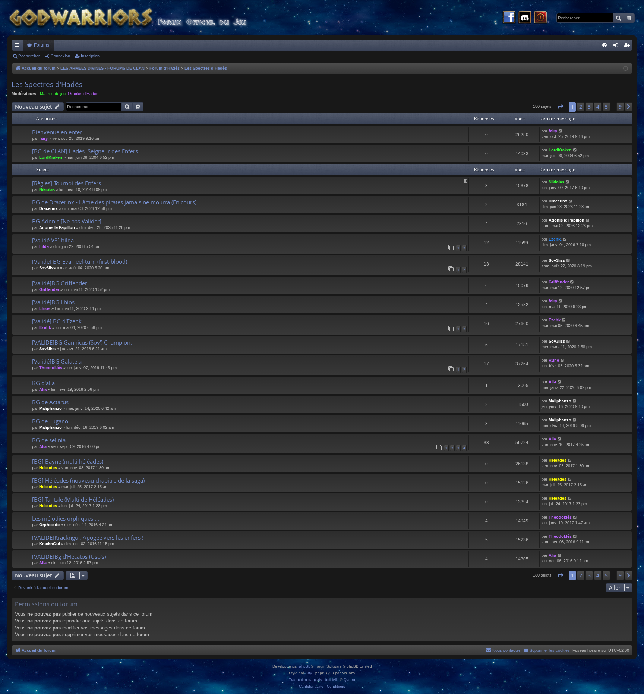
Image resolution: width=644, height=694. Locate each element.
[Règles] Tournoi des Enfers (66, 183)
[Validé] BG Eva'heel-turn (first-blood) (79, 261)
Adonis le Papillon (57, 227)
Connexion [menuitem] (617, 47)
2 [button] (580, 106)
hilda (44, 246)
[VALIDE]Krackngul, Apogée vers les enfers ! (87, 537)
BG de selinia (49, 440)
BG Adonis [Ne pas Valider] (66, 221)
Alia (43, 389)
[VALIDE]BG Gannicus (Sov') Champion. (82, 342)
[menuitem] (604, 45)
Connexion (60, 56)
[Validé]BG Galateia (57, 361)
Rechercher (29, 56)
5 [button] (606, 106)
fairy (43, 138)
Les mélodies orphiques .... (66, 518)
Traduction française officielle (314, 680)
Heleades (48, 467)
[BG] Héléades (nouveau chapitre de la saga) (88, 480)
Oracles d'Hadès (83, 93)
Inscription (90, 56)
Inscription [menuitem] (628, 47)
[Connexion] (540, 17)
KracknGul (49, 543)
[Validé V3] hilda (53, 240)
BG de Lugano (50, 421)
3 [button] (589, 106)
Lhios (44, 308)
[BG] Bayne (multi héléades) (67, 461)
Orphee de (49, 524)
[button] (560, 106)
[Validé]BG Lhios (53, 302)
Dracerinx (48, 208)
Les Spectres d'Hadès (47, 84)
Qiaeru (349, 680)
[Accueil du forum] (141, 17)
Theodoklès (50, 367)
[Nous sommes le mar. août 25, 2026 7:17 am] (625, 69)
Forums (41, 45)
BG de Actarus (50, 402)
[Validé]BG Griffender (59, 283)
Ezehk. (555, 239)
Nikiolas (47, 189)
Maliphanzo (50, 408)
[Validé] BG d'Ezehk (57, 321)
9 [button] (620, 106)
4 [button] (597, 106)
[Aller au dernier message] (560, 131)
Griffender (49, 289)
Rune (554, 360)
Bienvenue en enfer (57, 132)
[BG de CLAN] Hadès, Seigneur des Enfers (85, 151)
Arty (308, 673)
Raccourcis (19, 47)
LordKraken (50, 157)
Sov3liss (47, 268)
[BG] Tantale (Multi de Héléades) (73, 499)
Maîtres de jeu (53, 93)
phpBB (305, 666)
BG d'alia (43, 383)
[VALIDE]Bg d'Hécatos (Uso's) (69, 556)
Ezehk (45, 327)
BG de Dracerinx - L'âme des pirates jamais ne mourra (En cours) (114, 202)
